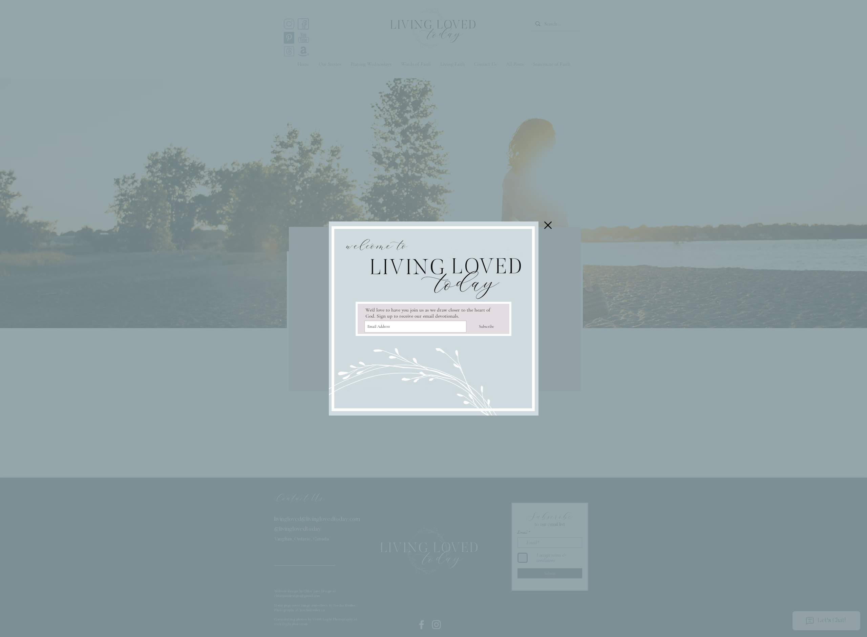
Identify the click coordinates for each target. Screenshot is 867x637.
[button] (548, 225)
